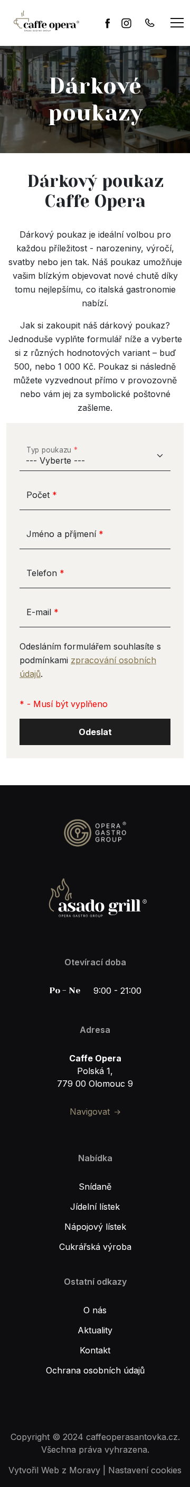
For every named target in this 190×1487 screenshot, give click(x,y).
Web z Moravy (70, 1470)
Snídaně (95, 1186)
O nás (95, 1310)
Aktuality (95, 1330)
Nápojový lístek (95, 1226)
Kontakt (95, 1350)
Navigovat (90, 1111)
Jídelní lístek (95, 1206)
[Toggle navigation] (177, 22)
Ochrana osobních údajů (95, 1370)
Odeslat (95, 732)
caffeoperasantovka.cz (132, 1437)
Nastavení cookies (145, 1470)
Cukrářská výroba (95, 1246)
